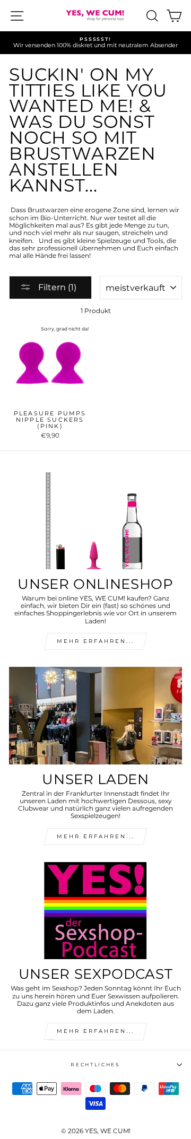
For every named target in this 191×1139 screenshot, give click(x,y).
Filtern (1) (56, 287)
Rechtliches (95, 1064)
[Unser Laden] (95, 715)
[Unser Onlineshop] (95, 520)
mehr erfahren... (95, 641)
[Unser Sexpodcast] (95, 910)
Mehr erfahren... (95, 836)
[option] (95, 43)
